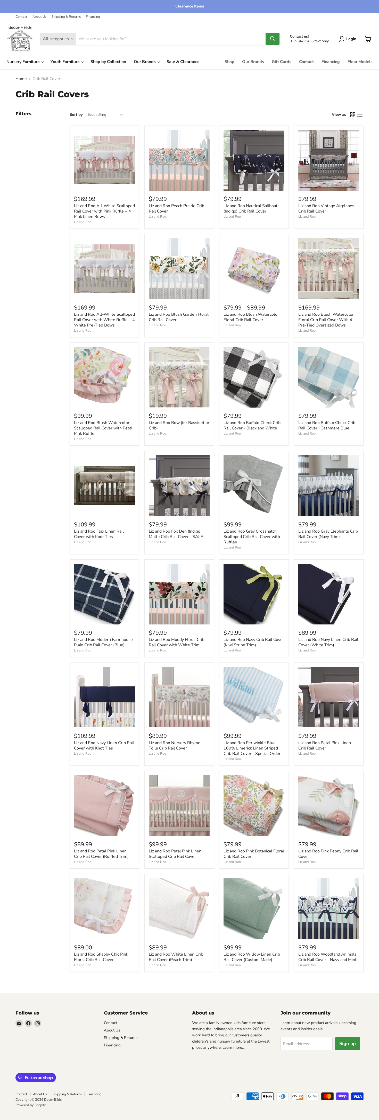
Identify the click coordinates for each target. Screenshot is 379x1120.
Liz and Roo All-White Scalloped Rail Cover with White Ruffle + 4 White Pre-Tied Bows (104, 320)
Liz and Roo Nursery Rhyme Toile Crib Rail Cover (174, 745)
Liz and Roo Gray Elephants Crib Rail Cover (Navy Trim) (328, 534)
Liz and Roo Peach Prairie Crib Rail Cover (176, 208)
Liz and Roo (82, 222)
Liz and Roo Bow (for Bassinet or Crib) (179, 425)
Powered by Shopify (30, 1105)
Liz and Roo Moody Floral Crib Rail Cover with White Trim (176, 642)
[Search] (272, 39)
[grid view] (352, 114)
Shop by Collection (108, 62)
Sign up (347, 1043)
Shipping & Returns (66, 17)
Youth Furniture (66, 62)
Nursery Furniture (23, 62)
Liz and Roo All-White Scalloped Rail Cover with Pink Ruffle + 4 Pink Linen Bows (104, 211)
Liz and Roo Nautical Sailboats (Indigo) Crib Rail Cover (251, 208)
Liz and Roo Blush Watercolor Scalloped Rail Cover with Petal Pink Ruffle (103, 428)
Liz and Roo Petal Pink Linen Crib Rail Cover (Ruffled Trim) (101, 853)
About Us (39, 17)
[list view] (360, 114)
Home (21, 78)
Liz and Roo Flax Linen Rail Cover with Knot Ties (99, 534)
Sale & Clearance (183, 62)
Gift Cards (281, 62)
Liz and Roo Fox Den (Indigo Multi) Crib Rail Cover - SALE (176, 534)
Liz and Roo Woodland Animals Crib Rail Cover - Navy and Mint (327, 957)
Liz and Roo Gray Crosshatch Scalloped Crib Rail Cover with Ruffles (252, 536)
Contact (21, 17)
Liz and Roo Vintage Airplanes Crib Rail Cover (326, 208)
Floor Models (360, 62)
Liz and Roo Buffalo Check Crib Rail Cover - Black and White (252, 425)
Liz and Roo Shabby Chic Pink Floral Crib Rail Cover (101, 957)
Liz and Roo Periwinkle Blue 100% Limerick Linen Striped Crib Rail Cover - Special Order (252, 748)
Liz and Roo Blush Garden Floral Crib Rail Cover (179, 317)
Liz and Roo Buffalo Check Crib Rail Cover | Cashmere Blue (326, 425)
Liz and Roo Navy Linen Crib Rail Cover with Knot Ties (104, 745)
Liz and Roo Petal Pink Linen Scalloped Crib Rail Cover (175, 853)
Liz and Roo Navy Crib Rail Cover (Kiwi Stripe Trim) (254, 642)
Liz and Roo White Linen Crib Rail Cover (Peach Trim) (176, 957)
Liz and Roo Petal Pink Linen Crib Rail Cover (324, 745)
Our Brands (145, 62)
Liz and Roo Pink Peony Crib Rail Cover (328, 853)
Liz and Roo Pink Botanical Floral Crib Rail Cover (254, 853)
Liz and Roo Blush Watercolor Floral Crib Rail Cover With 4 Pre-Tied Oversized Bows (326, 320)
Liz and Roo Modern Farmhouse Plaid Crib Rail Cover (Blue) (103, 642)
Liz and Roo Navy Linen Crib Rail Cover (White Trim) (328, 642)
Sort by (76, 114)
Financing (93, 17)
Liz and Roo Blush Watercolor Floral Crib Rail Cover (251, 317)
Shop (229, 62)
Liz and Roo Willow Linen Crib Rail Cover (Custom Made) (252, 957)
